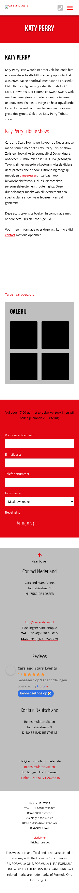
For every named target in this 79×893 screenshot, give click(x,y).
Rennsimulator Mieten (39, 767)
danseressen (28, 175)
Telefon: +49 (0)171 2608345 (39, 778)
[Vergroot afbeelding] (23, 335)
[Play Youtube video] (39, 267)
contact (10, 235)
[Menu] (70, 7)
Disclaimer (39, 837)
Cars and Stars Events (37, 668)
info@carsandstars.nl (39, 622)
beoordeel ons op (33, 693)
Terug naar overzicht (19, 294)
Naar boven (39, 561)
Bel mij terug (25, 523)
